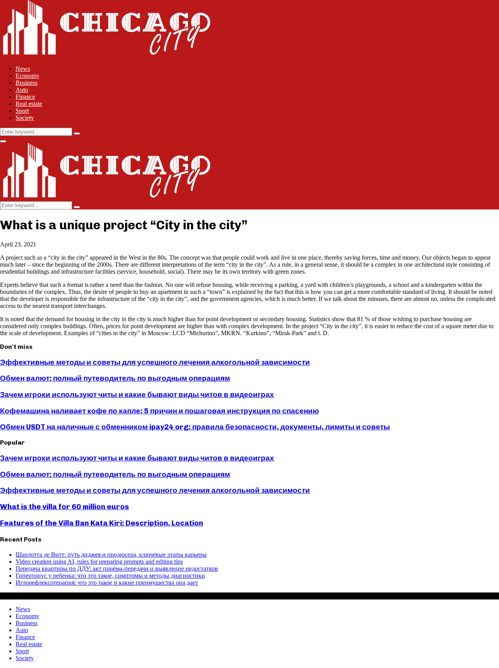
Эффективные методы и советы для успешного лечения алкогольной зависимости (155, 362)
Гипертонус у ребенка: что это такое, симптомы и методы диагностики (110, 575)
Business (26, 82)
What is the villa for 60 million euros (64, 506)
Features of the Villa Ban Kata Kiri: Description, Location (101, 523)
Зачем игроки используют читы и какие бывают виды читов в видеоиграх (137, 394)
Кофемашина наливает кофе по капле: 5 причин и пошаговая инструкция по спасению (159, 410)
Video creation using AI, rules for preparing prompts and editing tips (99, 561)
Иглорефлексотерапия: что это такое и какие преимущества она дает (107, 582)
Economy (27, 75)
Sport (22, 110)
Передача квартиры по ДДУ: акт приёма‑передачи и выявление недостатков (117, 568)
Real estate (29, 103)
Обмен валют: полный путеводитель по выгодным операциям (115, 378)
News (23, 68)
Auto (22, 89)
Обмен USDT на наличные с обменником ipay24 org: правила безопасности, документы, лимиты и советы (195, 426)
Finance (25, 96)
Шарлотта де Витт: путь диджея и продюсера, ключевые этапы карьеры (111, 554)
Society (25, 117)
